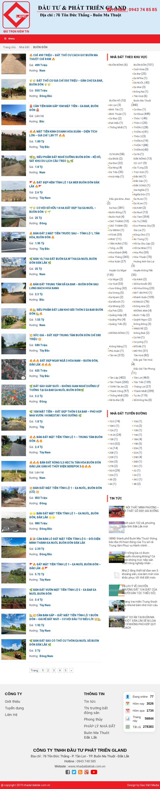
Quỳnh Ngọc (141, 319)
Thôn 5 (138, 136)
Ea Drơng (114, 292)
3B (110, 479)
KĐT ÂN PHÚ (141, 292)
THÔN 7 (138, 145)
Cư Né (137, 337)
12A (111, 430)
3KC (136, 479)
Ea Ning (113, 167)
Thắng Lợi (139, 386)
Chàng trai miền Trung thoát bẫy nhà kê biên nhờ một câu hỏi (140, 605)
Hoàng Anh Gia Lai (144, 261)
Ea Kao (113, 207)
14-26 (112, 434)
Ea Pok (113, 310)
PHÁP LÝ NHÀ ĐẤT (100, 726)
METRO (138, 350)
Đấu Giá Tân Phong (144, 368)
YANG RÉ (138, 328)
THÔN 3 (138, 127)
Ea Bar (137, 73)
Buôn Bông (115, 212)
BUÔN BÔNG (116, 64)
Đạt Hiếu (114, 122)
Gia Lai (137, 230)
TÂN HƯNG (115, 243)
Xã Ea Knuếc (141, 283)
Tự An (137, 395)
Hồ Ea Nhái (140, 248)
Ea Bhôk (113, 158)
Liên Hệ (11, 714)
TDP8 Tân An (116, 386)
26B (136, 461)
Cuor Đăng (115, 288)
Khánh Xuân (140, 297)
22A (136, 452)
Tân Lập (113, 377)
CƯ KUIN (114, 154)
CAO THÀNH (116, 225)
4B (135, 484)
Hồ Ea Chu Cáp (142, 243)
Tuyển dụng (14, 708)
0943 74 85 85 (143, 9)
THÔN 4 (138, 131)
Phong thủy (93, 719)
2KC (136, 466)
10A (136, 421)
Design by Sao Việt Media (143, 785)
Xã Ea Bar (114, 400)
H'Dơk (112, 234)
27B (111, 466)
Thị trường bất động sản (96, 710)
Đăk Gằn (138, 181)
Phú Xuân (114, 350)
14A (136, 434)
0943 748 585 (86, 761)
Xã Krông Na (141, 400)
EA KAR (138, 207)
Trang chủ (9, 47)
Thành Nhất (140, 391)
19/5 (111, 443)
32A (111, 475)
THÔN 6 (138, 140)
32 (135, 470)
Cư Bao (113, 118)
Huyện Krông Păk (143, 270)
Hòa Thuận (140, 257)
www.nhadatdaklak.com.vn (86, 766)
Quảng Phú (115, 319)
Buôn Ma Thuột (142, 100)
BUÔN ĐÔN (140, 64)
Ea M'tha (138, 78)
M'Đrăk (138, 346)
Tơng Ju (114, 248)
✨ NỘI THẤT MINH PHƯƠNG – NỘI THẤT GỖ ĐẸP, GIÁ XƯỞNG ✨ (140, 511)
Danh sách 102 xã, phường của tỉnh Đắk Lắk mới (138, 524)
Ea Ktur (113, 163)
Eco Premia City (142, 225)
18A (136, 439)
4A (110, 484)
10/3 (111, 421)
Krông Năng (116, 346)
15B (111, 439)
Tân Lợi (138, 377)
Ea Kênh (138, 279)
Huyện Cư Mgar (117, 270)
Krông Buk (139, 333)
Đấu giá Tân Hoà (143, 359)
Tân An (113, 355)
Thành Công (116, 391)
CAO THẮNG (116, 221)
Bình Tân (114, 109)
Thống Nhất (116, 127)
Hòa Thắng (115, 257)
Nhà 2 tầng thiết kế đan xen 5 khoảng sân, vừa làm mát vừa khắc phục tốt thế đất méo (140, 574)
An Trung (139, 239)
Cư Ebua (138, 114)
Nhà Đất (24, 47)
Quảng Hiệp (116, 315)
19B (136, 443)
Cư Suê (113, 283)
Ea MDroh (114, 301)
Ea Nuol (138, 212)
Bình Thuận (115, 114)
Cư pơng (138, 341)
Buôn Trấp (140, 315)
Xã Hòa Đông (141, 288)
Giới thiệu (12, 701)
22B (111, 457)
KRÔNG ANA (141, 310)
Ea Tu (137, 221)
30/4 (111, 470)
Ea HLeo (138, 198)
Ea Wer (137, 87)
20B (111, 452)
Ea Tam (138, 216)
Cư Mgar (114, 279)
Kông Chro (140, 234)
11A (136, 425)
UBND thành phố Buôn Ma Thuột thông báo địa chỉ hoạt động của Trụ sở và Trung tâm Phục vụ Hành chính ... (133, 542)
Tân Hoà (138, 96)
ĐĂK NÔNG (140, 158)
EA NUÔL (139, 82)
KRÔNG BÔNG (117, 333)
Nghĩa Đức (140, 194)
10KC (112, 425)
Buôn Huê (114, 216)
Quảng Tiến (115, 324)
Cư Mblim (114, 230)
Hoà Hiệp (114, 176)
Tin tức (90, 701)
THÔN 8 (138, 149)
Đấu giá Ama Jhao (119, 198)
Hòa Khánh (115, 252)
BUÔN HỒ (114, 100)
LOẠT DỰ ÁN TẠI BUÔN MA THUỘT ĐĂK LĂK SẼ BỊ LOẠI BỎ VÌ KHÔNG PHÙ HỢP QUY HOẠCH (139, 622)
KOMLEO (139, 301)
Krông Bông (140, 324)
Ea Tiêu (113, 172)
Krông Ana (139, 306)
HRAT (112, 239)
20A (136, 448)
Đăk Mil (138, 176)
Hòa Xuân (114, 261)
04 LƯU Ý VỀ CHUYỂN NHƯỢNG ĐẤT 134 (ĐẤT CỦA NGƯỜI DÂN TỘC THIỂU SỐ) (139, 590)
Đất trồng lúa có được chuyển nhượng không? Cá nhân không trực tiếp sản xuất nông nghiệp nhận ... (138, 558)
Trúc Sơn (139, 172)
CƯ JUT (138, 163)
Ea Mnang (114, 306)
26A (111, 461)
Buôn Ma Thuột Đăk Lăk (96, 735)
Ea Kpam (114, 297)
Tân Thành (115, 382)
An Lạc (113, 105)
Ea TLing (139, 167)
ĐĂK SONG (140, 185)
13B (136, 430)
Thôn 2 (138, 122)
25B (136, 457)
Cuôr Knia (139, 69)
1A (110, 448)
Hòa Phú (138, 252)
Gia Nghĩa (139, 190)
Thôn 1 (138, 118)
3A (135, 475)
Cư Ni (137, 154)
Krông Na (139, 91)
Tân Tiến (139, 382)
